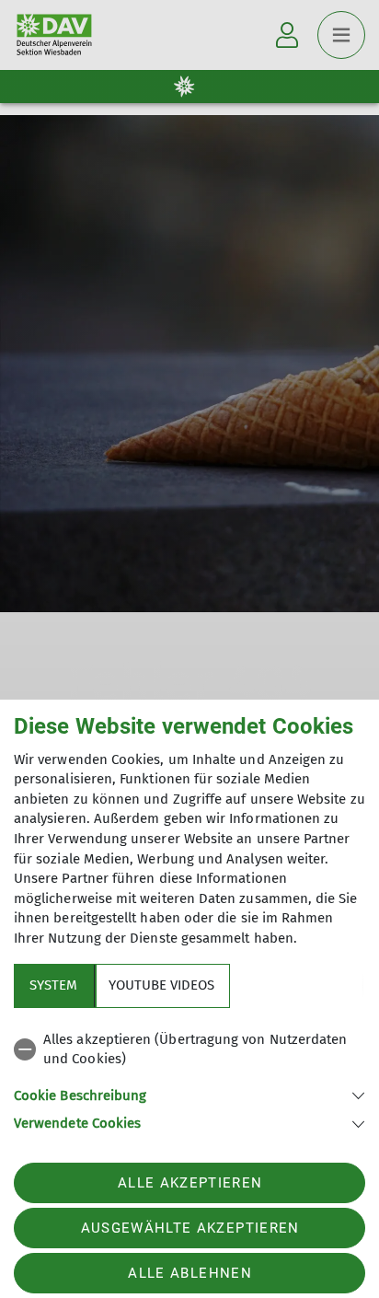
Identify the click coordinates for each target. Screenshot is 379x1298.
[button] (189, 1094)
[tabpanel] (189, 1078)
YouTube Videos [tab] (161, 985)
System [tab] (53, 985)
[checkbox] (189, 1050)
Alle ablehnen (189, 1273)
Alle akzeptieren (190, 1183)
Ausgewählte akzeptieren (190, 1228)
